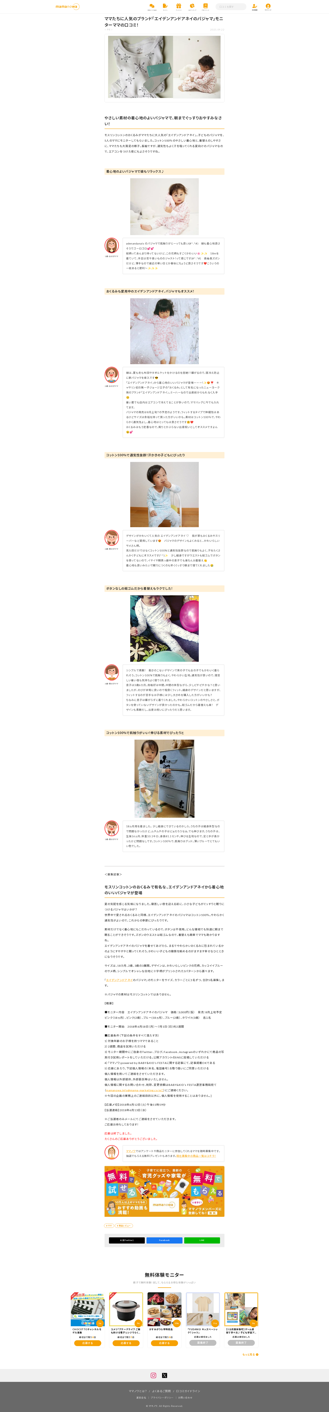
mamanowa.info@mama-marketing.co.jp (134, 1090)
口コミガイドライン (188, 1391)
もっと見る (248, 1354)
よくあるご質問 (161, 1391)
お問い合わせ (185, 1397)
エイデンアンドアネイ (119, 980)
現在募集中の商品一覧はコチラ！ (196, 1155)
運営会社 (141, 1397)
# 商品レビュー (124, 1226)
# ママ (109, 1226)
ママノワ (131, 1151)
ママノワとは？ (138, 1391)
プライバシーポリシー (162, 1397)
